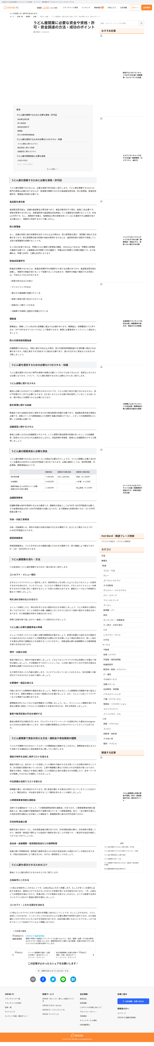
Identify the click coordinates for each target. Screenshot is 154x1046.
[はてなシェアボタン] (73, 979)
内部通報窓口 (85, 1024)
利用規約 (83, 1016)
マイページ (121, 1013)
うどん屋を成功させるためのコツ (115, 869)
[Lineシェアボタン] (63, 979)
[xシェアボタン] (53, 979)
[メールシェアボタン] (33, 979)
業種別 (28, 16)
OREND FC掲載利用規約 (126, 1017)
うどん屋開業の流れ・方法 (112, 859)
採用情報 (83, 1003)
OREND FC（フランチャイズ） (54, 1010)
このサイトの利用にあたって (91, 1007)
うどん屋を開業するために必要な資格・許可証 (119, 847)
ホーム (12, 16)
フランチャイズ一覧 (12, 998)
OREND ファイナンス (50, 1014)
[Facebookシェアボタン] (43, 979)
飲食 (34, 16)
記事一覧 (20, 16)
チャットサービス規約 (88, 1020)
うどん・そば (43, 16)
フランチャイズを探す (13, 1003)
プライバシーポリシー (88, 1011)
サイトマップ (10, 1011)
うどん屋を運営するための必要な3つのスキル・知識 (121, 851)
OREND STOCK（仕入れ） (52, 1005)
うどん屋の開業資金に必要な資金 (115, 855)
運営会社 (83, 998)
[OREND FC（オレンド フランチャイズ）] (11, 7)
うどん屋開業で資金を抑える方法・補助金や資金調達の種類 (121, 864)
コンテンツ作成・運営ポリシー (16, 1016)
